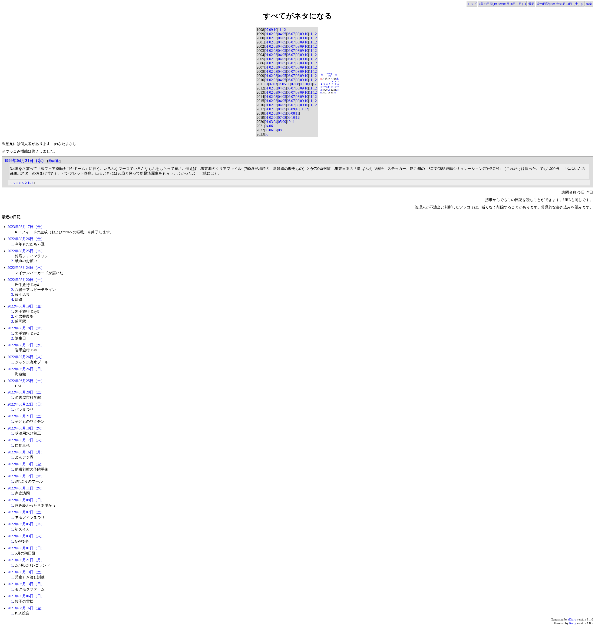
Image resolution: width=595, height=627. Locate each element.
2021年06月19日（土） (26, 572)
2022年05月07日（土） (26, 512)
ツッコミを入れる (22, 183)
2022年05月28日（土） (26, 392)
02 (271, 34)
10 (275, 30)
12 (284, 30)
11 (279, 30)
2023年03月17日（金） (26, 227)
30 (335, 92)
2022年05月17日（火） (26, 440)
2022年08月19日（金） (26, 306)
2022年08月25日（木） (26, 251)
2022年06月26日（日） (26, 369)
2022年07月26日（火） (26, 357)
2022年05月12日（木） (26, 476)
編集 (589, 4)
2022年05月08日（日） (26, 500)
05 (284, 34)
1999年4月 (329, 74)
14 (329, 87)
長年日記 (54, 161)
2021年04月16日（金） (26, 608)
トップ (471, 4)
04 (280, 34)
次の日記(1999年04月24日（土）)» (560, 4)
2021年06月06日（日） (26, 596)
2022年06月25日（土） (26, 381)
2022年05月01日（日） (26, 548)
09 (271, 30)
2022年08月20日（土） (26, 280)
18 (321, 90)
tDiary (572, 619)
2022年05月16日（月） (26, 452)
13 (326, 87)
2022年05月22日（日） (26, 404)
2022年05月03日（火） (26, 536)
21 (329, 90)
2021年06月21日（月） (26, 560)
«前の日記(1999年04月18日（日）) (502, 4)
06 (289, 34)
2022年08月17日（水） (26, 345)
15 (332, 87)
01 (266, 34)
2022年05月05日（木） (26, 524)
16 (335, 87)
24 (337, 90)
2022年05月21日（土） (26, 416)
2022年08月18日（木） (26, 328)
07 (266, 30)
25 (321, 92)
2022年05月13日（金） (26, 464)
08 (297, 34)
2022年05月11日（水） (26, 488)
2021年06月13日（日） (26, 584)
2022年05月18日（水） (26, 428)
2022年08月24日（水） (26, 268)
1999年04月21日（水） (25, 160)
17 (337, 87)
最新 (531, 4)
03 (275, 34)
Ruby (572, 623)
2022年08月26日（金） (26, 239)
